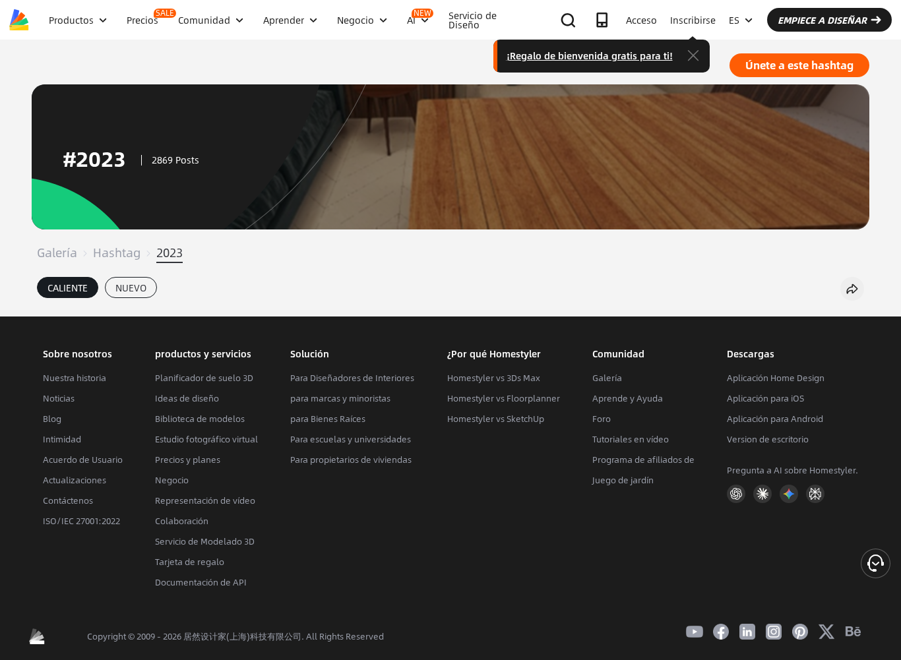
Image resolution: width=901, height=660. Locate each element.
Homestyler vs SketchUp (495, 418)
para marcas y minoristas (340, 398)
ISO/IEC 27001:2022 (81, 520)
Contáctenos (68, 500)
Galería (57, 252)
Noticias (59, 398)
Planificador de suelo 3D (204, 377)
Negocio (172, 480)
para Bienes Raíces (327, 418)
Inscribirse (693, 20)
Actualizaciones (74, 480)
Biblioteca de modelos (200, 418)
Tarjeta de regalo (189, 561)
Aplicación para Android (775, 418)
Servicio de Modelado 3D (205, 541)
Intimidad (62, 439)
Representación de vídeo (205, 500)
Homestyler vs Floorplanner (503, 398)
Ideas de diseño (187, 398)
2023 (169, 252)
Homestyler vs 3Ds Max (493, 377)
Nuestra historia (74, 377)
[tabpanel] (450, 309)
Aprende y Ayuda (627, 398)
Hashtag (116, 252)
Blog (52, 418)
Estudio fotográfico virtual (206, 439)
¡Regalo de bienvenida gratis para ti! (590, 55)
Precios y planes (187, 459)
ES (734, 20)
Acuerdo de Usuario (83, 459)
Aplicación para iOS (765, 398)
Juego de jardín (623, 480)
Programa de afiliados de (643, 459)
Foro (601, 418)
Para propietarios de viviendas (351, 459)
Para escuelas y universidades (350, 439)
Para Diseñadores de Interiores (352, 377)
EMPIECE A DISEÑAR (822, 20)
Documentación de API (201, 582)
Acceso (641, 20)
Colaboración (181, 520)
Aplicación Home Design (775, 377)
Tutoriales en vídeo (630, 439)
